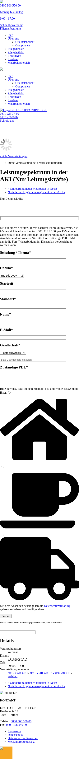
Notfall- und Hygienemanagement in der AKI (36, 192)
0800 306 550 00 (21, 721)
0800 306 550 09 (16, 724)
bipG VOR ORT (18, 672)
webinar (12, 676)
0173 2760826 (9, 117)
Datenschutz (15, 734)
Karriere (13, 59)
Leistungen (14, 55)
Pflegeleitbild (16, 52)
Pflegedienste (16, 48)
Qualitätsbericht (24, 42)
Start (10, 35)
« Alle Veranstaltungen (13, 156)
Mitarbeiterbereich (19, 62)
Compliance (22, 45)
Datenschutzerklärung (57, 605)
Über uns (13, 38)
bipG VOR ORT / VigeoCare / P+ (50, 672)
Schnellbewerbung (11, 25)
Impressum (14, 731)
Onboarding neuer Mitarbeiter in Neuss (32, 188)
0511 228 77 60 (9, 113)
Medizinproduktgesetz (21, 741)
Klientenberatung (10, 28)
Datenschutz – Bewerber (23, 738)
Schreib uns (7, 120)
